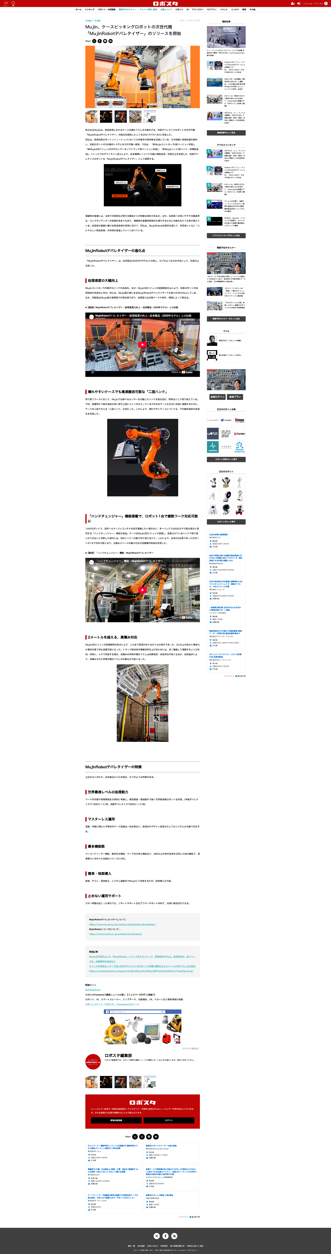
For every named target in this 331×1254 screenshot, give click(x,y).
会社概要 (141, 1246)
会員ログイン (218, 397)
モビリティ (212, 10)
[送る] (105, 41)
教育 (244, 10)
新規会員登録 (116, 1120)
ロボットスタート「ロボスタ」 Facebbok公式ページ (112, 1004)
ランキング (90, 10)
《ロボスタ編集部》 (190, 1049)
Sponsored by (184, 1217)
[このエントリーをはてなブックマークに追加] (110, 41)
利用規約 (164, 1246)
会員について (166, 10)
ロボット (179, 10)
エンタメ (235, 10)
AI (188, 10)
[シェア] (100, 41)
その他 (252, 10)
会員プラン (235, 397)
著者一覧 (131, 1246)
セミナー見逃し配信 (148, 10)
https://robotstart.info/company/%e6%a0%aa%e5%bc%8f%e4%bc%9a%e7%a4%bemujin (141, 971)
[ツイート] (94, 41)
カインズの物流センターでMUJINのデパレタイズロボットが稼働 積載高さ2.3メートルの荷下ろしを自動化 (142, 966)
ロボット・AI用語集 (106, 10)
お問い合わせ (152, 1246)
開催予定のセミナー (127, 10)
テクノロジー (198, 10)
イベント (224, 10)
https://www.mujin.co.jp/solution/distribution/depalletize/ (122, 924)
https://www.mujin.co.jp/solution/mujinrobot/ (115, 934)
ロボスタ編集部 (118, 1055)
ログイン (169, 1120)
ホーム (78, 10)
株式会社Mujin (92, 990)
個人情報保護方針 (177, 1246)
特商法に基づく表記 (195, 1246)
